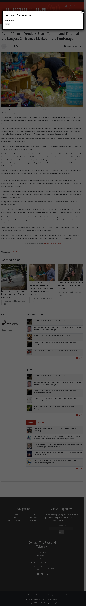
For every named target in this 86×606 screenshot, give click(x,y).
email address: (9, 20)
